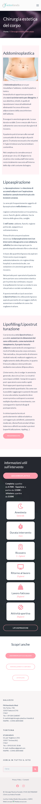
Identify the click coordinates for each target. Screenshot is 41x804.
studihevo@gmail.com (17, 748)
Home (6, 31)
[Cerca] (35, 769)
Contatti (26, 780)
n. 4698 (29, 799)
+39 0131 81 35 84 (13, 745)
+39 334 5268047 (13, 716)
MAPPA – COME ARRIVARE (13, 721)
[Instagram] (23, 786)
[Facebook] (17, 786)
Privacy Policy (16, 780)
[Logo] (11, 5)
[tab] (20, 476)
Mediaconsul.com (21, 801)
